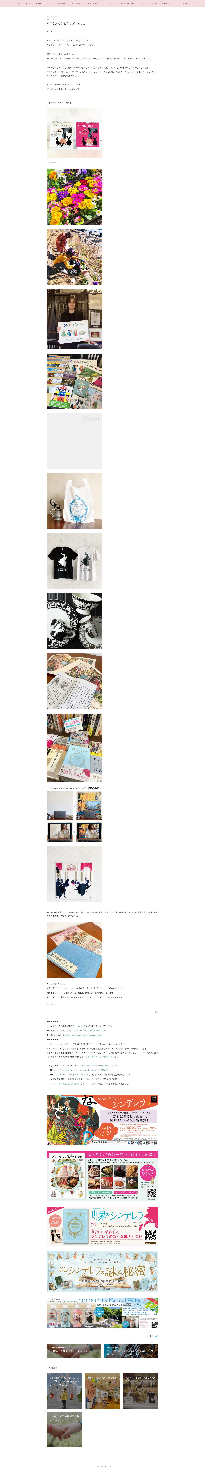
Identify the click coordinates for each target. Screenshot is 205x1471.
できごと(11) (51, 1004)
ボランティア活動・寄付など (161, 3)
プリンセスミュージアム (59, 1044)
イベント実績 (75, 3)
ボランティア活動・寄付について (100, 1056)
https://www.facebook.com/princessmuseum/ (82, 1034)
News (28, 3)
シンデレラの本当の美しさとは (64, 1083)
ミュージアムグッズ (43, 3)
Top (19, 3)
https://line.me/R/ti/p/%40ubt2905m (72, 1074)
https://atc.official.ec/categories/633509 (99, 1065)
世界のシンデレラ (92, 1079)
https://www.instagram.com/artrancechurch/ (87, 1030)
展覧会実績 (60, 3)
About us (108, 3)
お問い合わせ (183, 3)
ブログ (142, 3)
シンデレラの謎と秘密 (125, 3)
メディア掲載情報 (92, 3)
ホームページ (80, 1026)
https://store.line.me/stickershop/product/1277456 (85, 1070)
